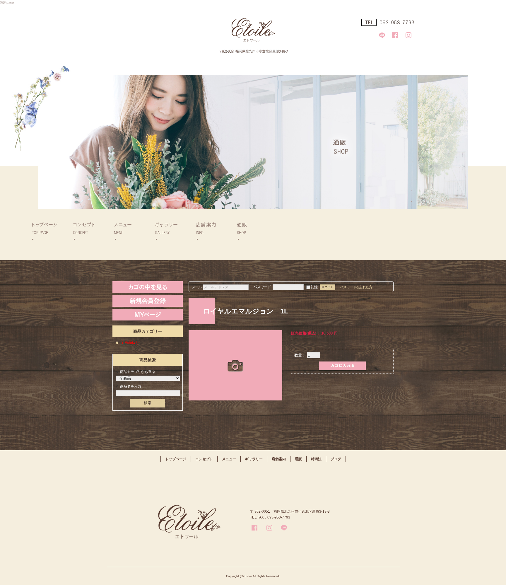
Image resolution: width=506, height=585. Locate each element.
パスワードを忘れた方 (356, 287)
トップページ (49, 230)
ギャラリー (172, 230)
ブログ (336, 459)
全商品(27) (130, 342)
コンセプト (90, 230)
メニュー (131, 230)
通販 (254, 230)
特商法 (316, 459)
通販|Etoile (7, 2)
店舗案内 (213, 230)
